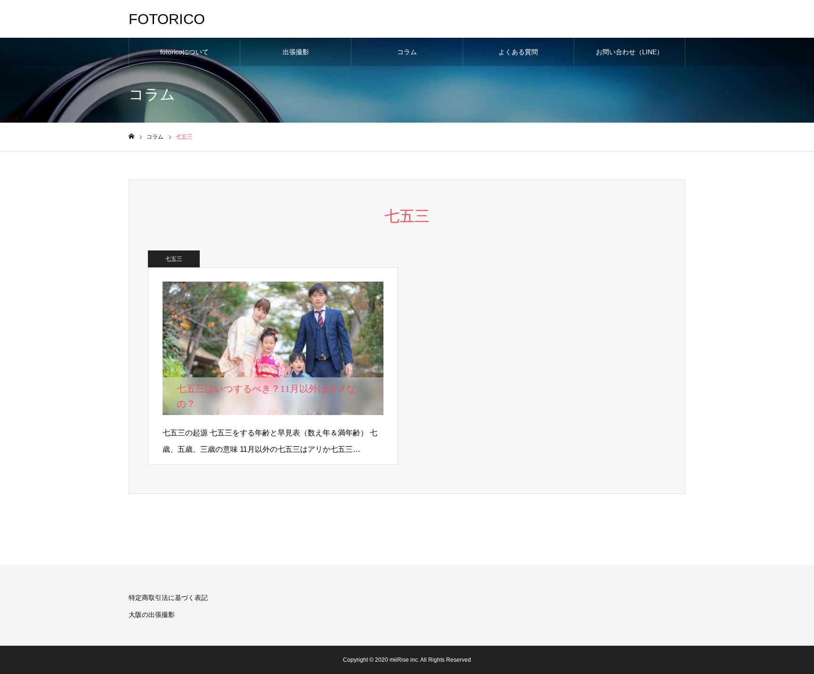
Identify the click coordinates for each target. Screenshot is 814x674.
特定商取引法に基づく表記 (168, 597)
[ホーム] (131, 136)
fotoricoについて (184, 52)
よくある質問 (518, 52)
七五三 (173, 259)
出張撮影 (296, 52)
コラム (407, 52)
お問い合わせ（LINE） (629, 52)
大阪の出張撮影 (152, 614)
